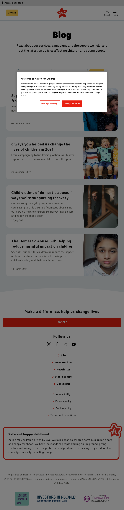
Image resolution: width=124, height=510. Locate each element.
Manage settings (50, 104)
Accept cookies (72, 104)
